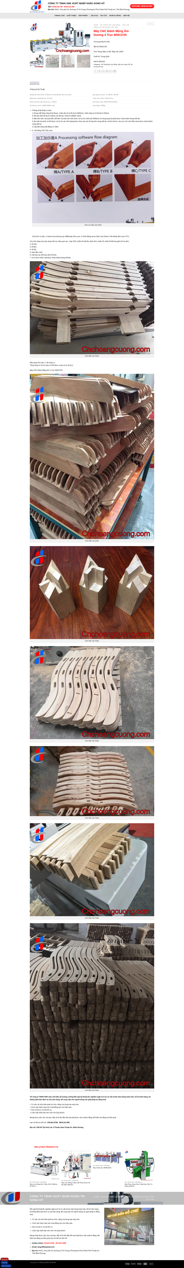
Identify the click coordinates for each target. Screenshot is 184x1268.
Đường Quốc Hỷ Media (48, 1262)
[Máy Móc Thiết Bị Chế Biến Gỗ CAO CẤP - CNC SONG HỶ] (37, 6)
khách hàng (115, 15)
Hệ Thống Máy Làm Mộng (110, 25)
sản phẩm (83, 15)
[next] (86, 38)
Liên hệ (126, 15)
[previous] (34, 38)
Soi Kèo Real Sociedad (74, 1262)
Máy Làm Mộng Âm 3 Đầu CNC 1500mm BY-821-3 (44, 1185)
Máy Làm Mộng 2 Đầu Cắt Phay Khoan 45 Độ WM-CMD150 (75, 1184)
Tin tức (103, 15)
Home (96, 25)
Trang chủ (59, 15)
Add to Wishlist (99, 61)
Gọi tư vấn (5, 1259)
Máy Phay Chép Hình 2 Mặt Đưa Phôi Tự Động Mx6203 (138, 1185)
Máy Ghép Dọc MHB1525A (102, 1168)
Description (34, 84)
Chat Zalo (4, 1262)
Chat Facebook (6, 1266)
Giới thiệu (71, 15)
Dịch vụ (94, 15)
